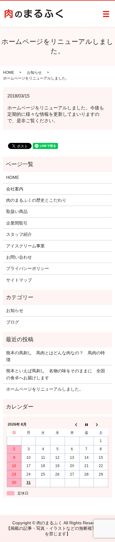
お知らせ (34, 72)
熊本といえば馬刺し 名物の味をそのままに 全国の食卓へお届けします (55, 374)
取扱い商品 (17, 211)
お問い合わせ (19, 257)
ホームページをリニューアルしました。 (44, 389)
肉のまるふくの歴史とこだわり (36, 200)
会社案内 (14, 188)
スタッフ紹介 (19, 234)
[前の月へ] (72, 425)
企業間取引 (17, 223)
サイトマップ (19, 280)
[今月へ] (86, 425)
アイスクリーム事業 (25, 245)
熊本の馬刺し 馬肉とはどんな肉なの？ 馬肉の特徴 (55, 356)
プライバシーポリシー (27, 268)
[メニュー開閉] (106, 14)
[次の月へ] (101, 425)
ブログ (12, 322)
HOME (8, 72)
